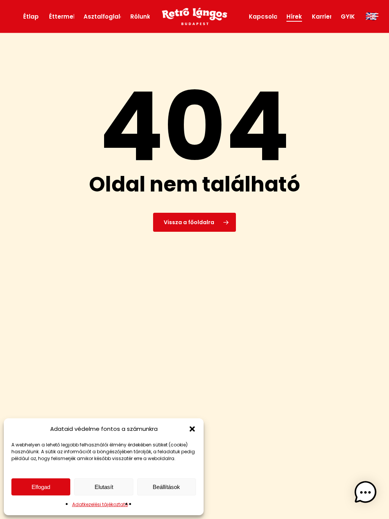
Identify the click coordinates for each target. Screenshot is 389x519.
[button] (192, 429)
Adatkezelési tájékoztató (100, 504)
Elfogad (41, 487)
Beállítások (166, 487)
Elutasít (104, 487)
